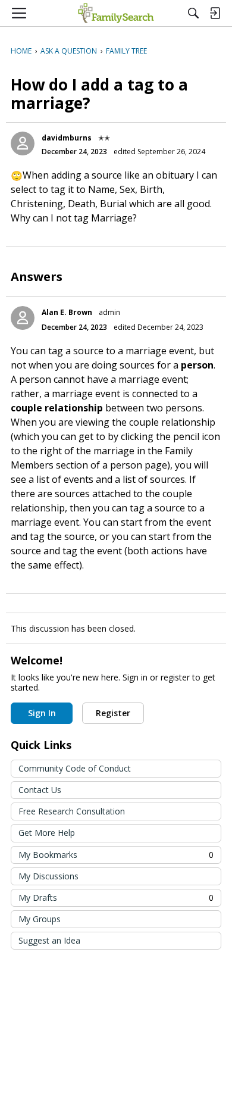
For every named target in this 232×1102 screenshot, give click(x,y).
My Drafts (116, 897)
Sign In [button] (42, 713)
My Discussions (48, 876)
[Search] (193, 13)
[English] (115, 13)
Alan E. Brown (67, 312)
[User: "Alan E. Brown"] (23, 318)
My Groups (39, 919)
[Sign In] (214, 13)
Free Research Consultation (71, 811)
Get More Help (46, 832)
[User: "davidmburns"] (23, 143)
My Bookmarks (116, 854)
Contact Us (39, 789)
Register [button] (113, 713)
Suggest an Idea (49, 940)
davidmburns (67, 138)
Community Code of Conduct (74, 768)
